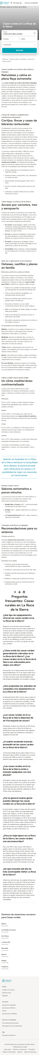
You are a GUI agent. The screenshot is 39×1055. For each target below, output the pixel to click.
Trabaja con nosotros (8, 990)
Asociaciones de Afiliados (9, 1013)
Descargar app (17, 3)
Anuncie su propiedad (31, 3)
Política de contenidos (9, 1052)
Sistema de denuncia (30, 1052)
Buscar (19, 50)
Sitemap (19, 1052)
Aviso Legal (7, 1049)
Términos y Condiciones (20, 1049)
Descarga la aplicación (8, 1035)
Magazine (5, 995)
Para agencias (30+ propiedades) (12, 1026)
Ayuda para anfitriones (8, 1008)
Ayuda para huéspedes (9, 1005)
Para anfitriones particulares (10, 1023)
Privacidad (31, 1049)
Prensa (4, 1010)
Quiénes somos (6, 992)
